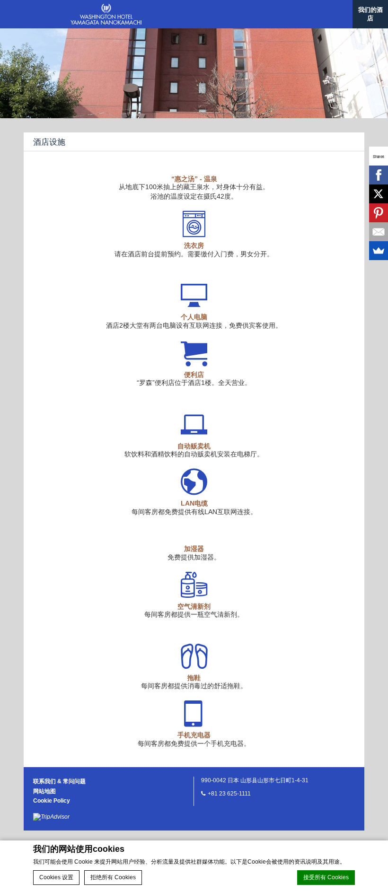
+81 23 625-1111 (229, 793)
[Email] (378, 231)
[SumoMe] (378, 250)
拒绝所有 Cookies (113, 877)
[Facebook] (378, 175)
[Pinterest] (378, 212)
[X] (378, 193)
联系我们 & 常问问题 (59, 781)
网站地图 (44, 791)
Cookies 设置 (56, 877)
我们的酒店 (370, 14)
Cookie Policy (51, 800)
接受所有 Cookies (326, 877)
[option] (194, 59)
